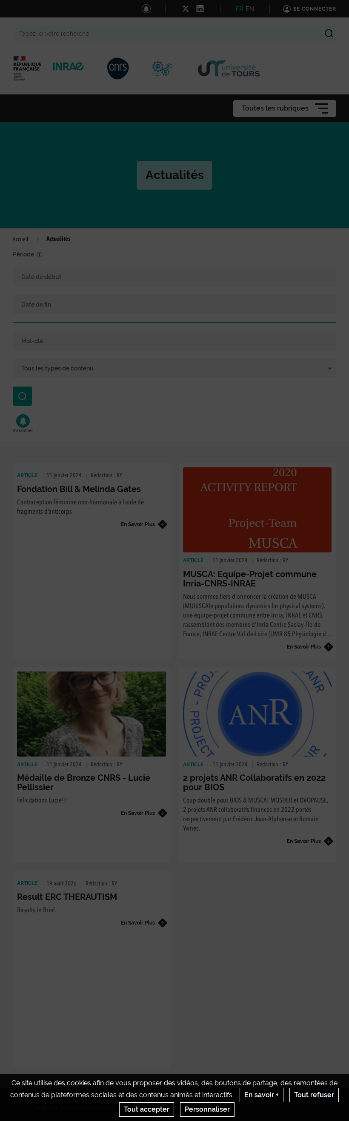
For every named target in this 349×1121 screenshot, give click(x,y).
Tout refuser (314, 1095)
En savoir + (261, 1095)
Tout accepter (146, 1109)
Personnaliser (207, 1109)
